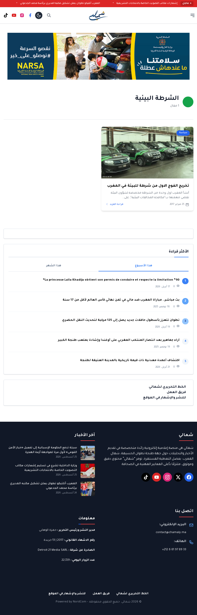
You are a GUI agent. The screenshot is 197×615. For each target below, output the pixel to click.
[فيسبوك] (30, 15)
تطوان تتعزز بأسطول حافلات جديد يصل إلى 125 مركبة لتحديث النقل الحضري (121, 320)
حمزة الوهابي (47, 530)
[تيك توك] (6, 15)
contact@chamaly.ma (171, 532)
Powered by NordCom (71, 601)
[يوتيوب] (14, 15)
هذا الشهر (53, 265)
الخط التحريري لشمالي (167, 387)
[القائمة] (192, 15)
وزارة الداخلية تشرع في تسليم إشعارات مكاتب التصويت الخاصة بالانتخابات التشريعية (46, 468)
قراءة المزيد (116, 204)
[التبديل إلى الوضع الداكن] (38, 15)
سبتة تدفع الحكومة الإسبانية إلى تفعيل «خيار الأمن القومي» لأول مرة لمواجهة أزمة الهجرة (42, 450)
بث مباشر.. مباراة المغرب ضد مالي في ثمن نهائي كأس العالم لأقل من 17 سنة (121, 300)
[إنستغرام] (22, 15)
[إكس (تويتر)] (178, 477)
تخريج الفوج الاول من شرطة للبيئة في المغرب (148, 186)
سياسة (183, 132)
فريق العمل (176, 392)
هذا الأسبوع (143, 265)
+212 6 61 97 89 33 (174, 549)
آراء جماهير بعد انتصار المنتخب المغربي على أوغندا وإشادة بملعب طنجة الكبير (119, 340)
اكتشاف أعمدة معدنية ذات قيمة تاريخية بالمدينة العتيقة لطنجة (130, 360)
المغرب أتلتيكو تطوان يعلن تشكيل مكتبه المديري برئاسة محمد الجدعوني (68, 3)
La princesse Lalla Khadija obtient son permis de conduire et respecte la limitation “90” (111, 280)
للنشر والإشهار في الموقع (164, 398)
